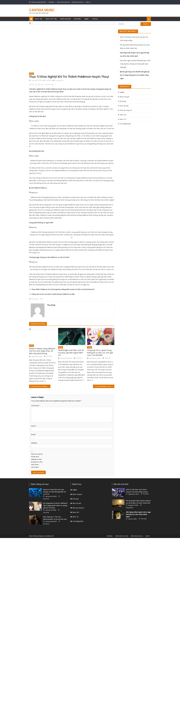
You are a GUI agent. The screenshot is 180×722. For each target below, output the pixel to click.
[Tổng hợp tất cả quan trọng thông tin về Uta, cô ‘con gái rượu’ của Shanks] (100, 336)
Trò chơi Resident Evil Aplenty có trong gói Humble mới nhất (104, 386)
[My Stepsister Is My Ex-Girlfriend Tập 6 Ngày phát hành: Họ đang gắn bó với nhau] (35, 506)
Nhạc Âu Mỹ (124, 106)
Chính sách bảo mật (63, 2)
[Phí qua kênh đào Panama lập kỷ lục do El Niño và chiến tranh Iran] (118, 503)
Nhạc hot (123, 115)
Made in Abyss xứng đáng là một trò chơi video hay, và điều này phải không (42, 351)
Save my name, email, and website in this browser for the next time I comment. (37, 460)
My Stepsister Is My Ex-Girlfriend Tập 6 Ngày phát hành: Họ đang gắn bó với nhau (55, 505)
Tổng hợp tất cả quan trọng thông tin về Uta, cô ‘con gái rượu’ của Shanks (100, 352)
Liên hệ (88, 2)
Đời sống (77, 19)
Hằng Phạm (129, 508)
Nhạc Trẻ (38, 19)
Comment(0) (58, 80)
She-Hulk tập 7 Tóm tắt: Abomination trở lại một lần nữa (55, 518)
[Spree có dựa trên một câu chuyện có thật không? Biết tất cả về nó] (35, 492)
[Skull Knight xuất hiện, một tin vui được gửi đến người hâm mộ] (71, 336)
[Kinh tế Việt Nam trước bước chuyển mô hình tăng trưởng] (118, 492)
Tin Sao (95, 19)
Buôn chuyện (65, 19)
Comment (35, 406)
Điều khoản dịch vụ (78, 2)
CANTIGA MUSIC (42, 10)
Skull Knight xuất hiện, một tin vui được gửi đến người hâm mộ (71, 352)
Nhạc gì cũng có (126, 110)
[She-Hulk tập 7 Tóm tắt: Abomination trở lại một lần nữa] (35, 520)
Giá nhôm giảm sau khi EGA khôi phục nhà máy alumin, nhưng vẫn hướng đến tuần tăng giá (135, 64)
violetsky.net (49, 536)
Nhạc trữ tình (51, 19)
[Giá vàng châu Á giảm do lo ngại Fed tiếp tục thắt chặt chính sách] (118, 515)
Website (34, 443)
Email (33, 434)
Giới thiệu (51, 2)
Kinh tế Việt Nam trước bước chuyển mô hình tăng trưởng (134, 38)
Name (34, 426)
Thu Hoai (48, 80)
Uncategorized (125, 124)
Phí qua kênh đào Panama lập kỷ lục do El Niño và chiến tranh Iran (135, 46)
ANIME (86, 19)
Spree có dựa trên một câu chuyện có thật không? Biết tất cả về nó (54, 491)
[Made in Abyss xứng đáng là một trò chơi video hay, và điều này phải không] (42, 335)
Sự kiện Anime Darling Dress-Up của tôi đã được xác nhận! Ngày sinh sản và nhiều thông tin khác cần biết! (41, 386)
